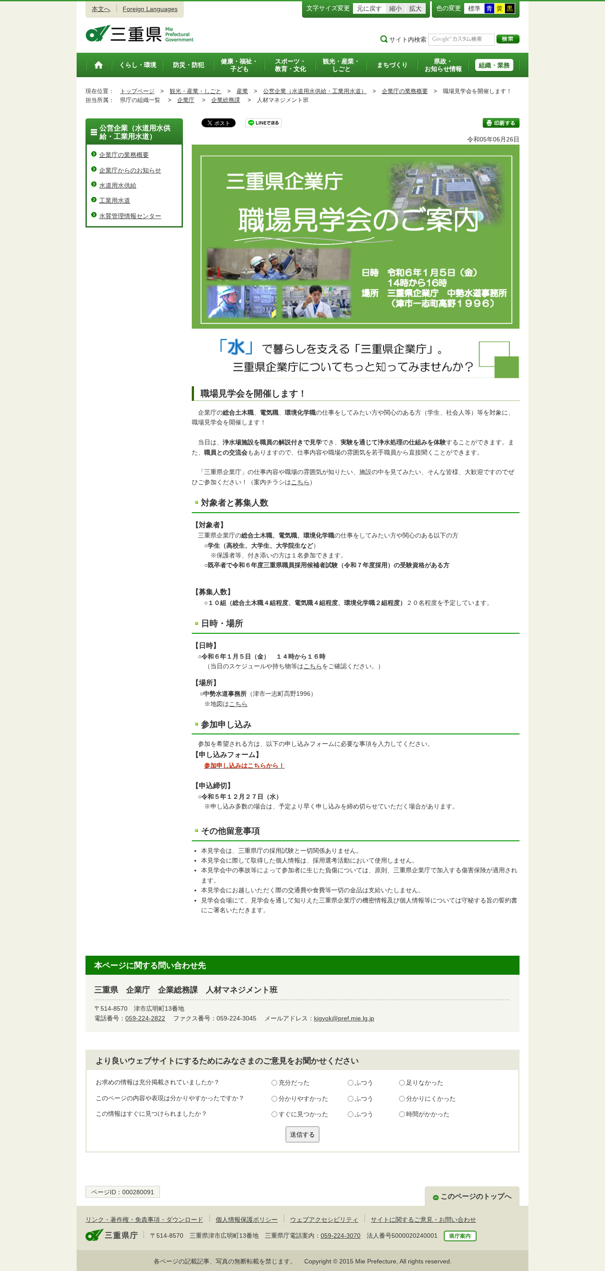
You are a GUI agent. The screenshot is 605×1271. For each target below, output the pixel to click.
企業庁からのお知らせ (130, 170)
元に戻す (369, 8)
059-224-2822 (145, 1018)
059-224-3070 (341, 1235)
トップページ (137, 91)
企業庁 (185, 100)
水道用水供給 (117, 185)
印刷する (501, 123)
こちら (300, 482)
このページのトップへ (476, 1196)
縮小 (395, 8)
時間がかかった (428, 1114)
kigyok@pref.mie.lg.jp (344, 1018)
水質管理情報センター (130, 216)
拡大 (415, 8)
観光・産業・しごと (195, 91)
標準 (474, 8)
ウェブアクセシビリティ (324, 1219)
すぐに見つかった (303, 1114)
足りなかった (424, 1082)
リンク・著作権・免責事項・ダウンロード (144, 1219)
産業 (242, 91)
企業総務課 (225, 100)
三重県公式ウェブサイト (139, 33)
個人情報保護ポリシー (247, 1219)
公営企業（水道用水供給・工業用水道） (315, 91)
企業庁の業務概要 (405, 91)
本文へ (101, 8)
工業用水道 (114, 200)
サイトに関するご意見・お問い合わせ (423, 1219)
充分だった (294, 1082)
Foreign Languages (150, 8)
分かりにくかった (431, 1098)
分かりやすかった (303, 1098)
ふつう (364, 1082)
